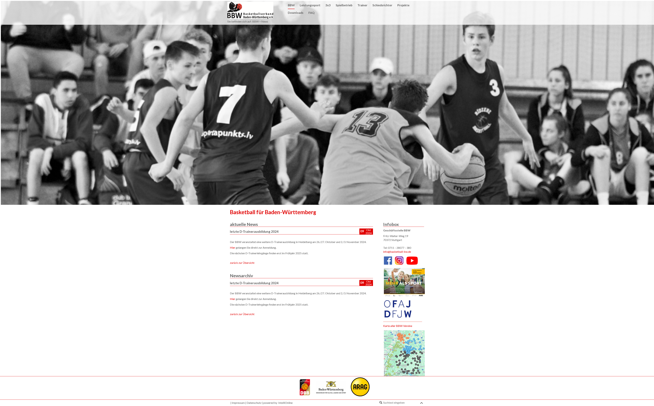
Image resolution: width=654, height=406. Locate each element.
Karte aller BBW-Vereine (397, 325)
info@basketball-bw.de (397, 251)
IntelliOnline (285, 402)
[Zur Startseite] (250, 9)
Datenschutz (254, 402)
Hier (232, 247)
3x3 (328, 5)
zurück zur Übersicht (242, 262)
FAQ (311, 12)
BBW (255, 21)
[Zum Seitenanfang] (421, 402)
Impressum (238, 402)
